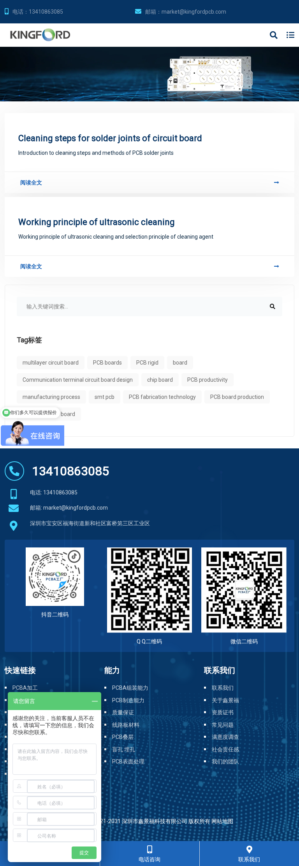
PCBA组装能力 (130, 688)
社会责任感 (225, 749)
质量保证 (123, 712)
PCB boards (107, 363)
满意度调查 (225, 737)
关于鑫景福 (225, 700)
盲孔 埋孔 (123, 749)
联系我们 (223, 688)
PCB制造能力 (128, 700)
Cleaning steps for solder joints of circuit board (110, 138)
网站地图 (222, 821)
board (180, 363)
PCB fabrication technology (162, 397)
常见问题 (223, 725)
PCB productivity (207, 380)
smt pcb (104, 397)
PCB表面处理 (128, 761)
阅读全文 (31, 182)
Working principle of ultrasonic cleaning (96, 222)
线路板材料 (125, 725)
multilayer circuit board (51, 363)
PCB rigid (147, 363)
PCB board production (237, 397)
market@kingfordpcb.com (194, 12)
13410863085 (46, 12)
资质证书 (223, 712)
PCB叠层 (123, 737)
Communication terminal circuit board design (78, 380)
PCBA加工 (25, 688)
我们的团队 (225, 761)
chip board (160, 380)
